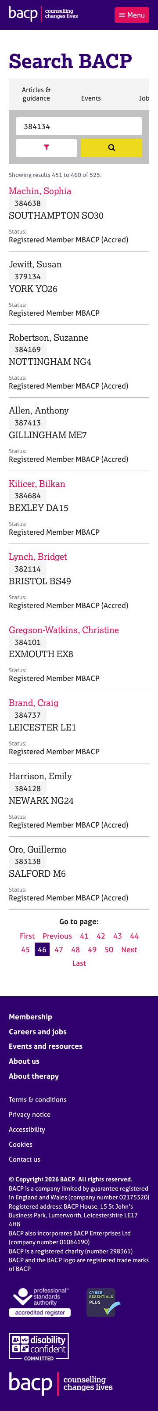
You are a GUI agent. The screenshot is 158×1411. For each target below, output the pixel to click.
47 (58, 949)
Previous (57, 935)
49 (92, 949)
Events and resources (46, 1046)
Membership (30, 1016)
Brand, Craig (34, 702)
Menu (136, 15)
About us (24, 1060)
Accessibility (27, 1129)
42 (101, 935)
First (27, 935)
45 (25, 949)
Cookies (20, 1144)
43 (117, 935)
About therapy (34, 1075)
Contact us (24, 1159)
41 (84, 935)
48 (75, 949)
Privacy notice (29, 1114)
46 (42, 949)
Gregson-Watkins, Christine (64, 629)
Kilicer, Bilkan (37, 483)
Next (129, 949)
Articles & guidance (36, 97)
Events (91, 102)
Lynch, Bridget (38, 556)
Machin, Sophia (40, 190)
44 (134, 935)
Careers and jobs (38, 1031)
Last (79, 963)
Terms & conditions (38, 1099)
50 (108, 949)
